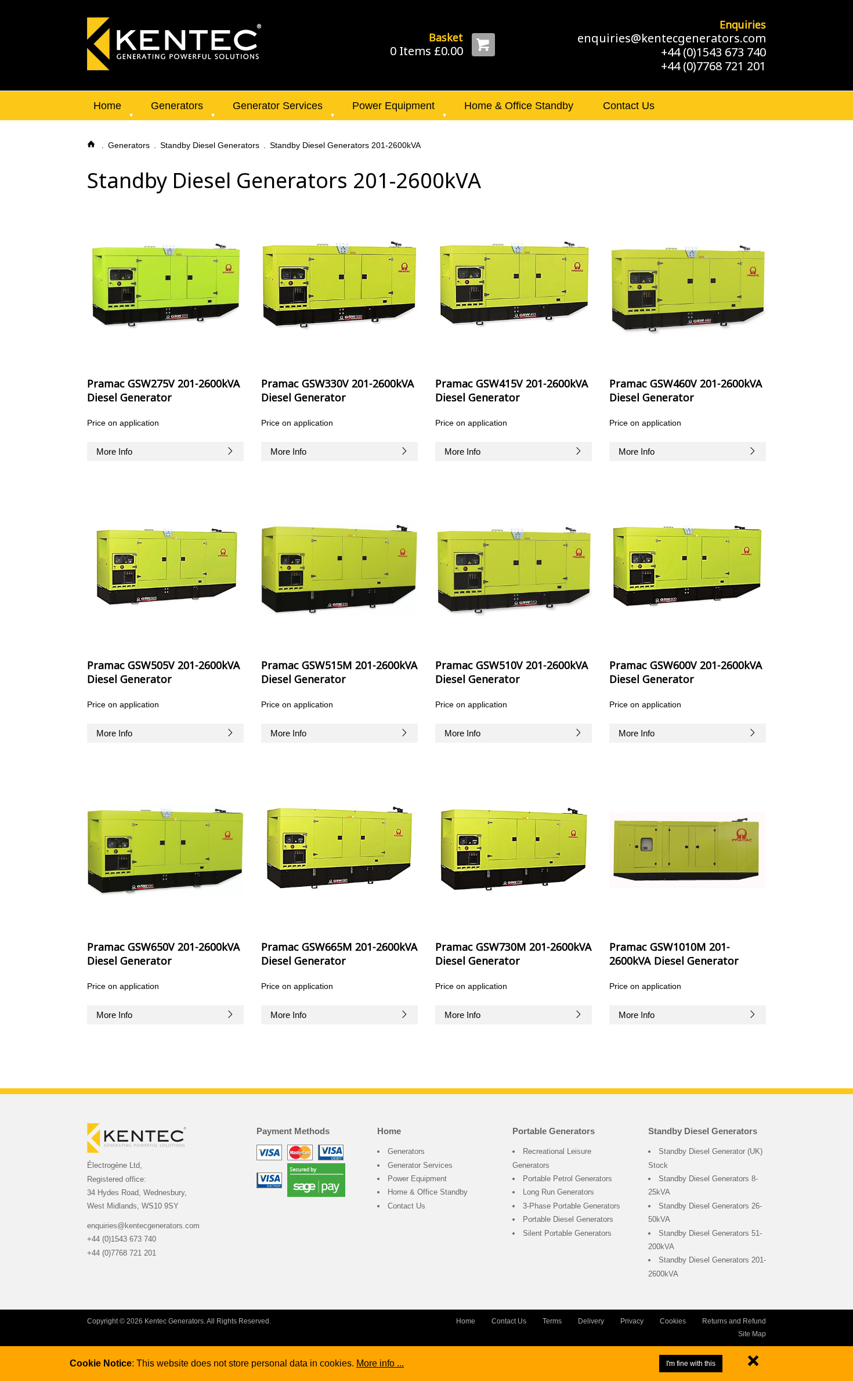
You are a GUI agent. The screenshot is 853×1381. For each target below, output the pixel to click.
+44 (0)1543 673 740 (713, 52)
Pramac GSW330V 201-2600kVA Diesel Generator (337, 390)
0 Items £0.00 (426, 51)
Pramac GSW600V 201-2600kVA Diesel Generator (685, 671)
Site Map (752, 1334)
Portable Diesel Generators (568, 1219)
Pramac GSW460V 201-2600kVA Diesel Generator (685, 390)
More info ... (380, 1363)
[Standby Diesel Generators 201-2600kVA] (174, 43)
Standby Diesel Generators (702, 1131)
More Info (114, 451)
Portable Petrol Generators (567, 1178)
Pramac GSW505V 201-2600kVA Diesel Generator (163, 671)
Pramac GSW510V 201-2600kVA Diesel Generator (511, 671)
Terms (552, 1321)
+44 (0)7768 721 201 (713, 66)
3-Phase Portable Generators (571, 1206)
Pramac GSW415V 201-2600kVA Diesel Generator (511, 390)
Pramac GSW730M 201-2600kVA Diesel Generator (513, 953)
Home (107, 106)
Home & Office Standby (518, 106)
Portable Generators (553, 1131)
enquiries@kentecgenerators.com (671, 38)
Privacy (632, 1321)
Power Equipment (393, 106)
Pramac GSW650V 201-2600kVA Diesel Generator (163, 953)
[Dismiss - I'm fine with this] (753, 1363)
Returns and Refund (734, 1321)
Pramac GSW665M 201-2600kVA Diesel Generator (339, 953)
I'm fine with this (690, 1364)
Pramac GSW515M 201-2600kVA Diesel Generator (339, 671)
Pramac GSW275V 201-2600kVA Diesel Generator (163, 390)
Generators (177, 106)
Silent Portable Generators (567, 1233)
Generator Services (278, 106)
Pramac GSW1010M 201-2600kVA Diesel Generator (674, 953)
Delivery (591, 1321)
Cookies (673, 1321)
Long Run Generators (558, 1192)
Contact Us (629, 106)
